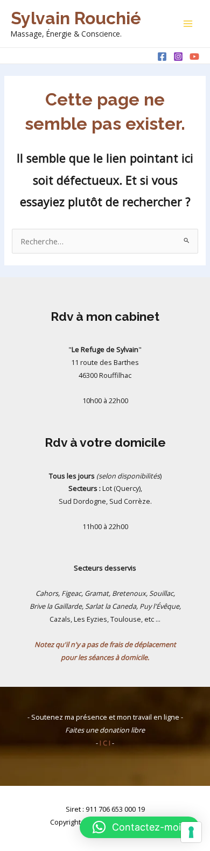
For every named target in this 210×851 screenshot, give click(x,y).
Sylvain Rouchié (76, 18)
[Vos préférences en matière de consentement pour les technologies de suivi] (191, 832)
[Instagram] (178, 56)
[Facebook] (162, 56)
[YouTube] (194, 56)
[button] (139, 827)
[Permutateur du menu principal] (188, 23)
